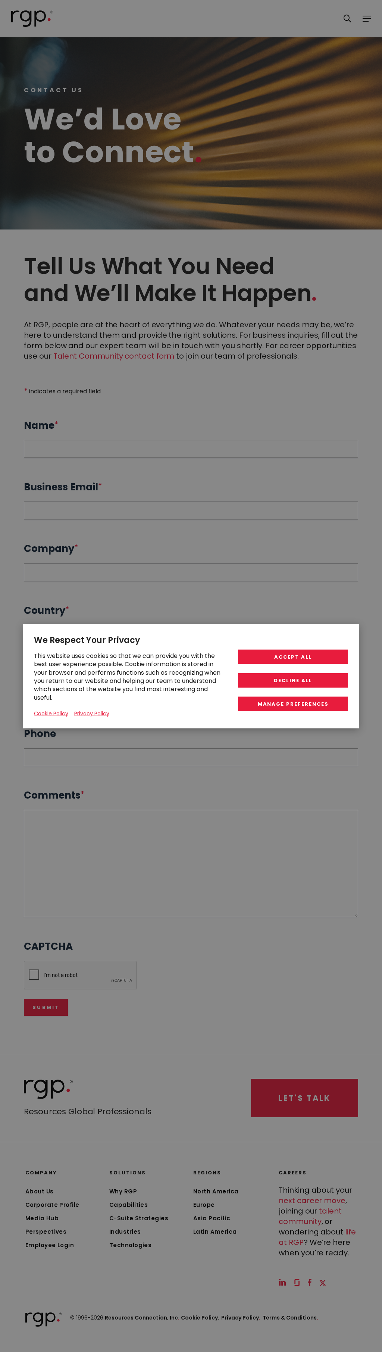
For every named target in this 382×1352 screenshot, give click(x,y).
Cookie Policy (51, 713)
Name (41, 425)
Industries (125, 1232)
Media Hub (42, 1218)
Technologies (130, 1245)
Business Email (63, 487)
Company (51, 548)
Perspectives (45, 1232)
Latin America (215, 1232)
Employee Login (49, 1245)
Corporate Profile (52, 1205)
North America (216, 1191)
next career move (312, 1200)
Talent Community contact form (114, 356)
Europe (204, 1205)
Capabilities (128, 1205)
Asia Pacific (211, 1218)
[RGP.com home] (32, 18)
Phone (40, 733)
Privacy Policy (240, 1317)
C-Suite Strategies (138, 1218)
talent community (310, 1216)
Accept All (293, 656)
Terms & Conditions (290, 1317)
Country (46, 610)
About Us (39, 1191)
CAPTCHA (48, 946)
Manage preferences (293, 703)
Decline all (293, 680)
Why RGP (123, 1191)
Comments (54, 795)
